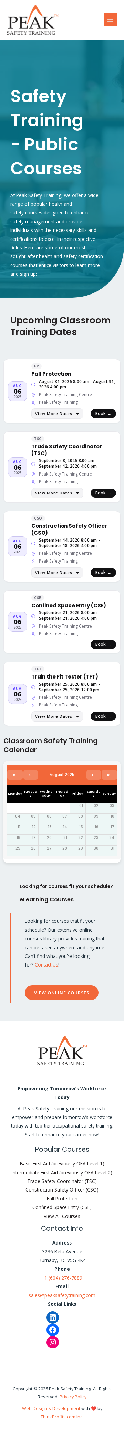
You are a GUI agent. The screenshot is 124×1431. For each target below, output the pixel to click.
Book (103, 413)
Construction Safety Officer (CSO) (62, 1189)
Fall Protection (62, 1198)
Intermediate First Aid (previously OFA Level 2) (62, 1172)
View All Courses (62, 1216)
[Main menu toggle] (110, 19)
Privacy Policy (73, 1396)
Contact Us (46, 964)
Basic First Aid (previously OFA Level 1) (62, 1163)
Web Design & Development (51, 1408)
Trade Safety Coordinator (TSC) (62, 1181)
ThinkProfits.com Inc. (62, 1416)
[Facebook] (52, 1330)
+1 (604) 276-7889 (62, 1277)
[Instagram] (52, 1342)
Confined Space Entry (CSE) (62, 1207)
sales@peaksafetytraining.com (62, 1295)
